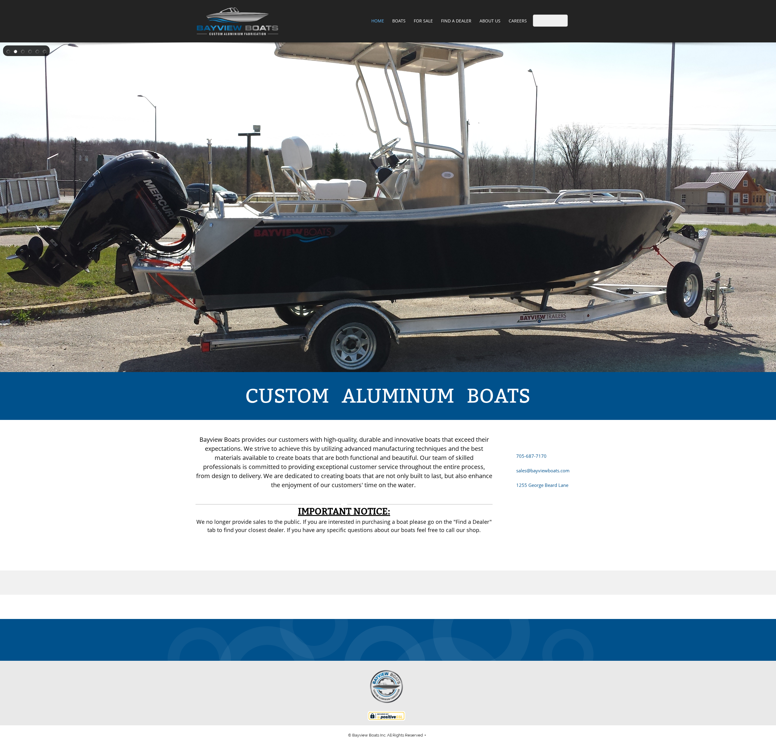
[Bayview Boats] (237, 21)
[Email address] (373, 640)
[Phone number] (359, 640)
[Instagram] (417, 640)
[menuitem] (378, 21)
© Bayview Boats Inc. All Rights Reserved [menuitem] (385, 735)
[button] (8, 51)
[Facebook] (402, 640)
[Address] (388, 640)
